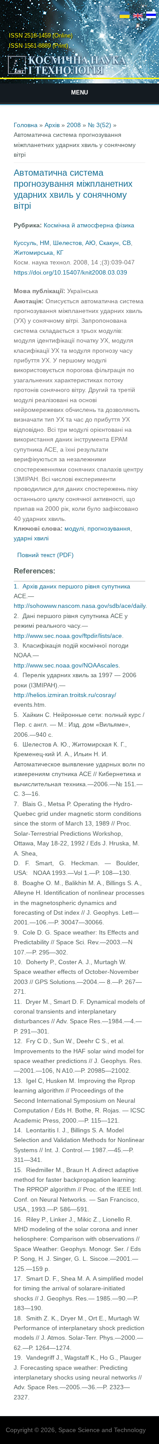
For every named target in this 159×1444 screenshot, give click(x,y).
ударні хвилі (31, 538)
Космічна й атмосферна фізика (89, 225)
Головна (26, 124)
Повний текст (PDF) (45, 554)
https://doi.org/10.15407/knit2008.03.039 (70, 272)
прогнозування (108, 528)
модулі (74, 528)
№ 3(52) (99, 124)
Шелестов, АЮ (74, 242)
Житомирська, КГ (39, 252)
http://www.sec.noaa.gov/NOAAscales (66, 665)
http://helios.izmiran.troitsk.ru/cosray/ (65, 694)
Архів (52, 124)
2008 (74, 124)
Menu (79, 92)
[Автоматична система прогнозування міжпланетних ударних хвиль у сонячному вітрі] (124, 15)
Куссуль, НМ (31, 242)
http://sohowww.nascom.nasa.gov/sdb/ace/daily (79, 605)
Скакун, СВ (115, 242)
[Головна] (79, 73)
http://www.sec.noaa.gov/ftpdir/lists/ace (68, 635)
